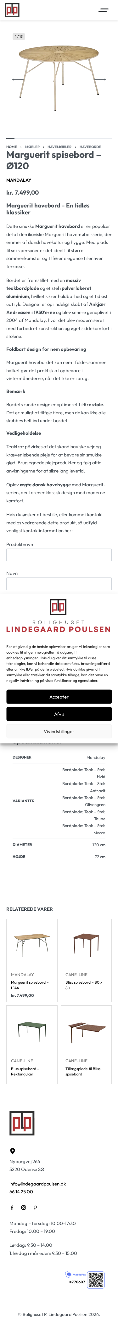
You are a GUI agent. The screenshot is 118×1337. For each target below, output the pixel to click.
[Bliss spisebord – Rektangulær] (32, 1031)
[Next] (100, 79)
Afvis (59, 714)
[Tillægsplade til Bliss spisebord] (86, 1031)
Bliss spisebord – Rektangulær (25, 1071)
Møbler (32, 147)
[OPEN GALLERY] (59, 79)
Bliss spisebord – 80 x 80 (83, 985)
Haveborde (90, 147)
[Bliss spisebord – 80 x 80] (86, 944)
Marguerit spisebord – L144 (30, 985)
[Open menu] (103, 10)
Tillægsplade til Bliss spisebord (82, 1071)
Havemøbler (59, 147)
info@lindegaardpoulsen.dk (37, 1184)
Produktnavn (19, 544)
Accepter (59, 696)
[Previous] (18, 79)
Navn (12, 573)
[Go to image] (10, 138)
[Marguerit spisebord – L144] (32, 944)
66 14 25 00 (21, 1192)
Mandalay (18, 180)
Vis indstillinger (59, 731)
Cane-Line (76, 974)
